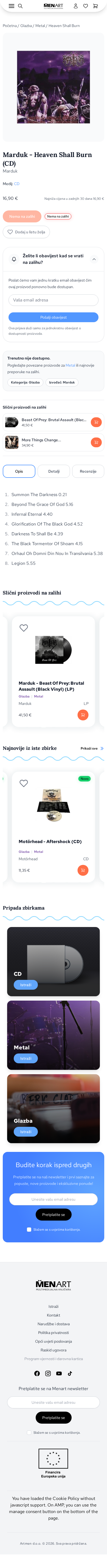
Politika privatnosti (53, 1332)
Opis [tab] (19, 471)
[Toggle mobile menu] (11, 6)
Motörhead (28, 858)
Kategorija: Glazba (25, 382)
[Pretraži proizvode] (20, 6)
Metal (40, 25)
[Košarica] (95, 6)
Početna (10, 25)
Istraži (25, 984)
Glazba (26, 25)
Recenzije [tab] (88, 471)
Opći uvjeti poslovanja (53, 1341)
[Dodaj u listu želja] (23, 628)
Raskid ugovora (53, 1350)
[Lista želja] (85, 6)
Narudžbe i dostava (54, 1323)
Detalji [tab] (54, 471)
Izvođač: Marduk (62, 382)
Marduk (10, 171)
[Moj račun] (75, 6)
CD (16, 183)
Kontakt (53, 1315)
